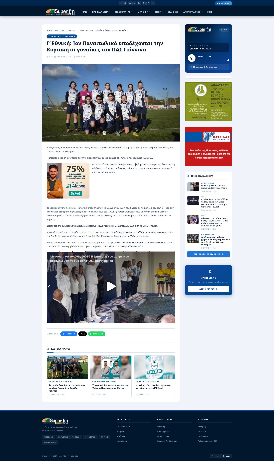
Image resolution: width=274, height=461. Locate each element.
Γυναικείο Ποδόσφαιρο (167, 441)
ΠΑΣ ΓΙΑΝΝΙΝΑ (100, 12)
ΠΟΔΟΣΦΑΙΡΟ (123, 12)
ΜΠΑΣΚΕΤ (143, 12)
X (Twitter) (90, 437)
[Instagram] (125, 3)
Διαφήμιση (203, 436)
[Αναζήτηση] (148, 3)
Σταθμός (202, 426)
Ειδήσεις (120, 431)
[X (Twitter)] (134, 3)
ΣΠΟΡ (158, 12)
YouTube (76, 437)
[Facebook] (121, 3)
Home (84, 12)
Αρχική (49, 30)
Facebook (70, 334)
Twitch (104, 437)
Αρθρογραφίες (164, 431)
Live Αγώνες (122, 441)
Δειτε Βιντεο (207, 289)
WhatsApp (98, 334)
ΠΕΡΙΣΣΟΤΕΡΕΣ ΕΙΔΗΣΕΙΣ (207, 254)
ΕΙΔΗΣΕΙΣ (173, 12)
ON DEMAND (223, 3)
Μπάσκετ (121, 436)
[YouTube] (130, 3)
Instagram (63, 437)
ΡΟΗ (209, 12)
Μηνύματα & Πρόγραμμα (205, 67)
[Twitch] (139, 3)
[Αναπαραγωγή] (192, 58)
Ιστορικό (202, 431)
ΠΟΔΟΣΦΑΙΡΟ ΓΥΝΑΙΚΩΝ (64, 30)
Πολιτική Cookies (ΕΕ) (207, 441)
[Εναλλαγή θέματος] (153, 3)
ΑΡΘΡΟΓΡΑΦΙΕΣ (191, 12)
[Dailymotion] (144, 3)
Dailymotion (50, 442)
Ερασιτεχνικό (163, 436)
